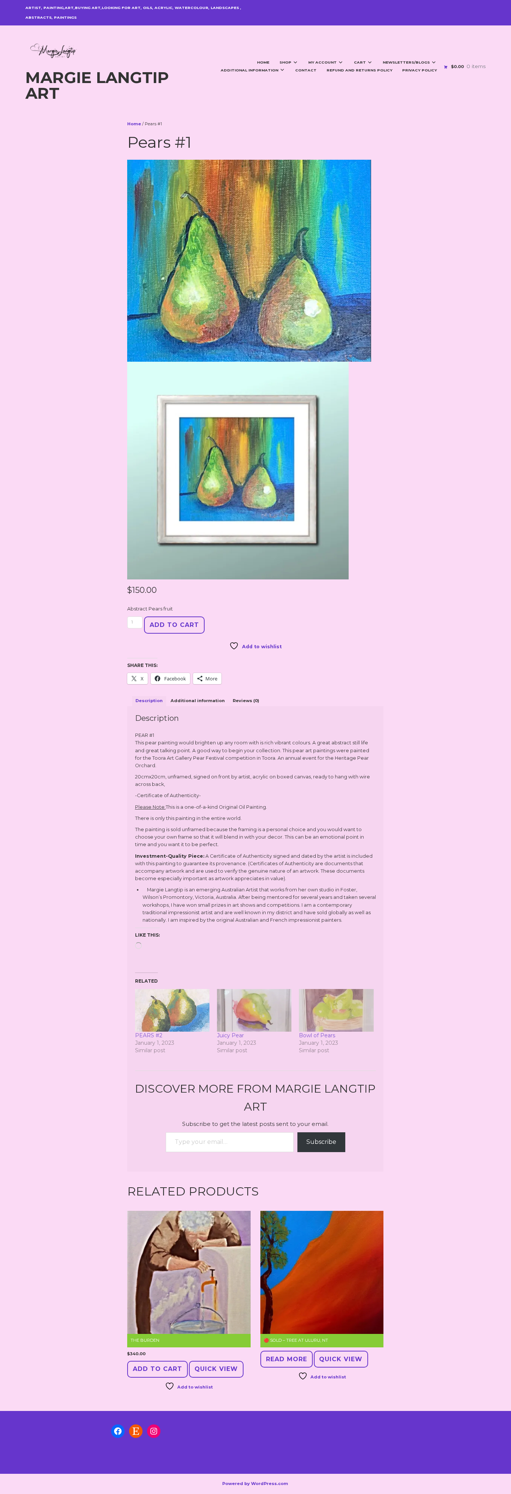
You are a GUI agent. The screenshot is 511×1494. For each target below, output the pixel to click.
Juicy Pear (230, 1035)
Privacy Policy (419, 70)
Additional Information (249, 70)
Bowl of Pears (317, 1035)
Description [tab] (149, 700)
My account (322, 62)
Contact (305, 70)
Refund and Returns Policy (359, 70)
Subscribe (321, 1141)
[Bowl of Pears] (336, 1010)
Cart (360, 62)
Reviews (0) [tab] (246, 700)
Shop (285, 62)
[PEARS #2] (172, 1010)
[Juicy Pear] (254, 1010)
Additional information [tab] (198, 700)
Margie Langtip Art (97, 85)
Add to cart (174, 624)
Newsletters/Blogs (406, 62)
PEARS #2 (148, 1035)
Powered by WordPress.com (255, 1483)
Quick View (216, 1368)
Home (263, 62)
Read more (286, 1359)
